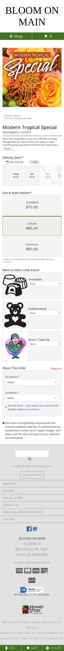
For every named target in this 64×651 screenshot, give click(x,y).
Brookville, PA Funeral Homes (21, 622)
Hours (55, 648)
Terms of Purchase (33, 638)
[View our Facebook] (29, 530)
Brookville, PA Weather (15, 633)
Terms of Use (55, 638)
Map (33, 648)
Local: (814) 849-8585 (32, 555)
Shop (18, 36)
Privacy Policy (9, 638)
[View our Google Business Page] (34, 530)
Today (34, 161)
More (7, 148)
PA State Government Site (48, 633)
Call (11, 648)
